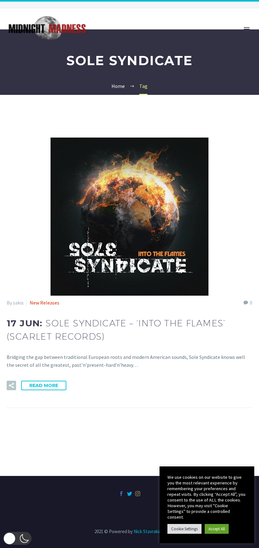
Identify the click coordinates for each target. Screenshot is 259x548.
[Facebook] (121, 493)
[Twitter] (129, 493)
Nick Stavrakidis (149, 531)
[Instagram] (137, 493)
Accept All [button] (216, 529)
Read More (43, 385)
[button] (17, 538)
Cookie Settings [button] (184, 529)
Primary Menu (246, 29)
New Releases (44, 302)
